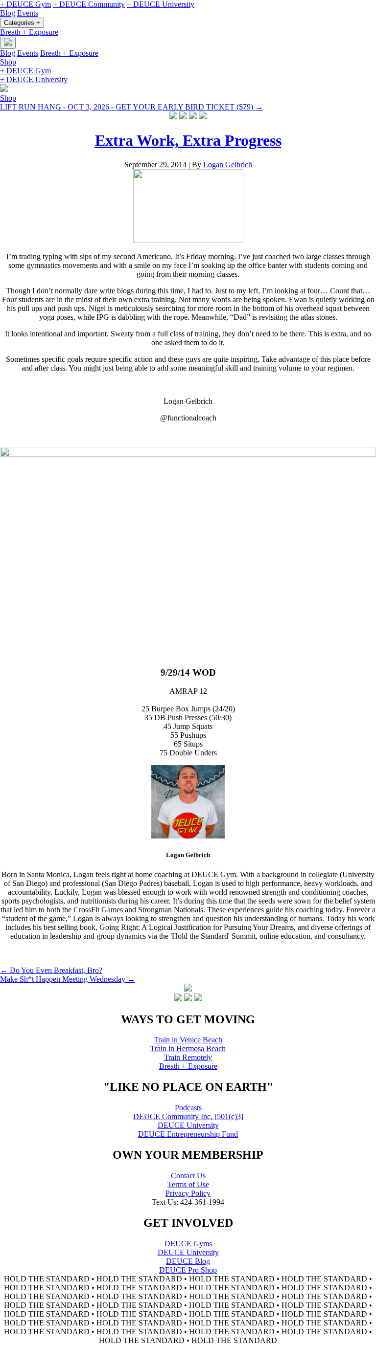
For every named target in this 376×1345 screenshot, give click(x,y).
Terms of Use (188, 1184)
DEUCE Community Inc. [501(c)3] (188, 1116)
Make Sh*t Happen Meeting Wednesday (67, 979)
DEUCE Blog (188, 1261)
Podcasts (188, 1107)
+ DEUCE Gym (25, 4)
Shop (8, 62)
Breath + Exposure (29, 32)
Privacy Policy (188, 1193)
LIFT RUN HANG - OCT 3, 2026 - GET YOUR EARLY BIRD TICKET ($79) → (131, 107)
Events (27, 13)
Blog (7, 13)
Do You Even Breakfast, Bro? (51, 970)
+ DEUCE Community (89, 4)
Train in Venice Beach (188, 1040)
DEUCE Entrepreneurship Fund (188, 1134)
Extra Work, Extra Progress (188, 140)
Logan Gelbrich (227, 164)
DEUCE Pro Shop (188, 1270)
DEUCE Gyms (188, 1243)
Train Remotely (188, 1057)
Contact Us (188, 1175)
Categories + (22, 22)
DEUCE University (188, 1125)
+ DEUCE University (160, 4)
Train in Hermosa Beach (188, 1048)
